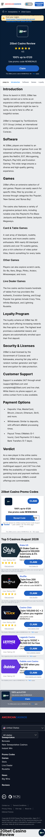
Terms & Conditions (19, 805)
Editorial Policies (7, 812)
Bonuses (6, 741)
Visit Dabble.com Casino (33, 677)
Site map (18, 809)
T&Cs (34, 73)
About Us (28, 809)
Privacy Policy (7, 809)
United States (12, 728)
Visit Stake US (33, 566)
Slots (4, 761)
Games (5, 758)
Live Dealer (7, 765)
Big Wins (6, 779)
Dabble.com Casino (29, 661)
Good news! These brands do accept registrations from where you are (20, 20)
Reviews (6, 785)
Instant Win (7, 748)
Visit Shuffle (33, 597)
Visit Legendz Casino (33, 653)
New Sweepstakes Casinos (14, 744)
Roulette (6, 769)
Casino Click (26, 607)
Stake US (24, 545)
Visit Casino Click (33, 628)
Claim (33, 562)
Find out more (9, 566)
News (4, 775)
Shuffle (23, 576)
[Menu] (2, 4)
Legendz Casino (27, 637)
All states (7, 735)
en (30, 4)
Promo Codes (8, 754)
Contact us (6, 805)
